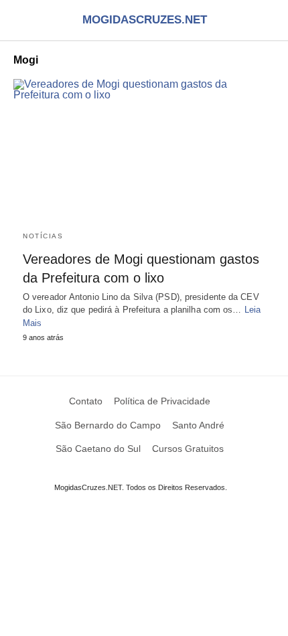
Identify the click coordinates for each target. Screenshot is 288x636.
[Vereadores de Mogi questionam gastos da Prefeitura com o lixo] (144, 150)
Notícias (43, 236)
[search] (269, 20)
